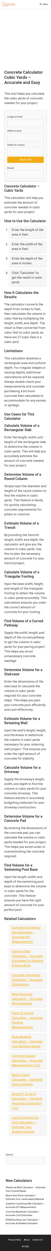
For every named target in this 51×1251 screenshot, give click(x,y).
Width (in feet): (14, 131)
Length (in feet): (15, 117)
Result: (10, 168)
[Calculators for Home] (8, 4)
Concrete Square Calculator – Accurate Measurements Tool (27, 1060)
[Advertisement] (25, 42)
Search (9, 1154)
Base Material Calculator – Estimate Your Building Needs (27, 1041)
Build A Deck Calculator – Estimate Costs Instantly (27, 1079)
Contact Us (37, 1240)
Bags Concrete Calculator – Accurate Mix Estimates (27, 998)
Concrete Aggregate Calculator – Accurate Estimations (27, 979)
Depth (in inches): (16, 145)
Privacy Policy (14, 1240)
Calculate (25, 159)
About (26, 1240)
